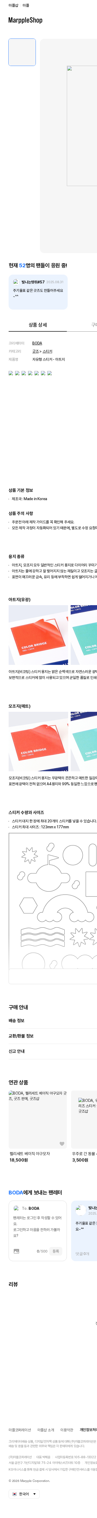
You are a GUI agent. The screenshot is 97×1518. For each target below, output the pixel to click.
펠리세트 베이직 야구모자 (30, 1153)
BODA (37, 343)
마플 (26, 5)
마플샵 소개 (45, 1430)
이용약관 (66, 1430)
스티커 (47, 351)
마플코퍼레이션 (20, 1430)
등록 (56, 1251)
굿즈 (35, 351)
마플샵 (13, 5)
